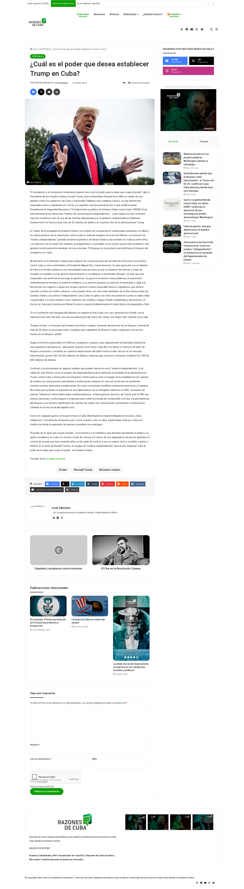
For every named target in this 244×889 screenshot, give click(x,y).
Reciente (173, 141)
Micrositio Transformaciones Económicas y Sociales (56, 859)
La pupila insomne (55, 458)
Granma (33, 855)
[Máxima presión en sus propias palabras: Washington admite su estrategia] (172, 158)
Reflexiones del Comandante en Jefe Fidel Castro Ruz (188, 87)
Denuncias (99, 14)
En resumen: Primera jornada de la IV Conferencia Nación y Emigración (48, 622)
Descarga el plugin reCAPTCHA (42, 786)
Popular (204, 141)
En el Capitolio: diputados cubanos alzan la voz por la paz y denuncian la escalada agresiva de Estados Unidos (130, 3)
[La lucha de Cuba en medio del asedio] (90, 606)
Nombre (35, 745)
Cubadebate (45, 855)
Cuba (63, 469)
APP (54, 855)
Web (94, 759)
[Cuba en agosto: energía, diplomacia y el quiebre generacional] (172, 231)
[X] (62, 518)
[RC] (37, 22)
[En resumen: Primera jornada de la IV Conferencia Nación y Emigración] (48, 606)
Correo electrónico (41, 759)
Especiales (83, 14)
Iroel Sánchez (61, 83)
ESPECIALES (45, 49)
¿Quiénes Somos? (153, 14)
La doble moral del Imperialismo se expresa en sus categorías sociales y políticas (131, 667)
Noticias (114, 14)
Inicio (35, 49)
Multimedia (130, 14)
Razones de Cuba (37, 837)
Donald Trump (83, 469)
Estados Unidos (110, 469)
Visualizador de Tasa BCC (72, 855)
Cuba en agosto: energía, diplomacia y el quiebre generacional (197, 230)
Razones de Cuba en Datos (99, 855)
